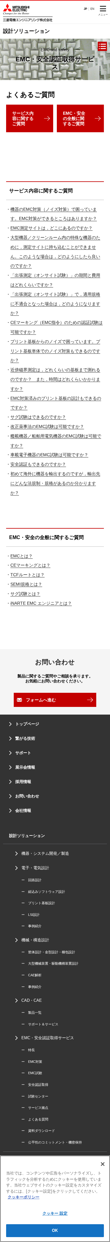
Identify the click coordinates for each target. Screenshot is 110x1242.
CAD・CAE (31, 1000)
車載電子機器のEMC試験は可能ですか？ (49, 454)
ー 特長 (28, 1050)
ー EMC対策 (31, 1061)
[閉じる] (102, 1164)
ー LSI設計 (30, 914)
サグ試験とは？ (25, 593)
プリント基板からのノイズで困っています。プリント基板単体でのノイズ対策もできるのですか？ (55, 351)
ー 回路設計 (31, 880)
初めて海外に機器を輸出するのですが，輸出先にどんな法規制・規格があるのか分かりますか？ (55, 483)
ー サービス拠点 (34, 1107)
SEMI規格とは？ (26, 584)
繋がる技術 (25, 738)
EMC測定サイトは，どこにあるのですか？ (51, 228)
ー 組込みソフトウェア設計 (43, 891)
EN (92, 8)
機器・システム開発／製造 (45, 853)
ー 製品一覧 (31, 1012)
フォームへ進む (41, 699)
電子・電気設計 (35, 868)
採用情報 (23, 781)
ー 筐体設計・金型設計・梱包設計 (48, 952)
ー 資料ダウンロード (38, 1130)
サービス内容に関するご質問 (23, 118)
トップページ (27, 724)
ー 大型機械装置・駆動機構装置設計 (50, 963)
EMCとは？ (21, 556)
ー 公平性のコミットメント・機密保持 (51, 1142)
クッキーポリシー (23, 1197)
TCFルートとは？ (27, 574)
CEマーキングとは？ (30, 565)
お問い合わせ (27, 796)
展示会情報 (25, 767)
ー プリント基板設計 (38, 903)
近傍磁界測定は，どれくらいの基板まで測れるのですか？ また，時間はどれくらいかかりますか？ (55, 379)
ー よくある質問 (34, 1119)
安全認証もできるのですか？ (38, 464)
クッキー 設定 (55, 1213)
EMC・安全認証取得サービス (47, 1038)
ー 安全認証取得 (34, 1084)
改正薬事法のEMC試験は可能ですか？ (47, 426)
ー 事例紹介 (31, 926)
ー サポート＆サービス (39, 1024)
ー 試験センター (34, 1096)
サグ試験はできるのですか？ (38, 417)
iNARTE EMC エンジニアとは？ (41, 603)
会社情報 (23, 810)
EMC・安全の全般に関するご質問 (74, 118)
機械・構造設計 (35, 940)
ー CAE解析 (31, 975)
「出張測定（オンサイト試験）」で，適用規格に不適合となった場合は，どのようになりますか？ (55, 304)
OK (55, 1230)
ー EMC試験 (31, 1073)
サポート (23, 752)
